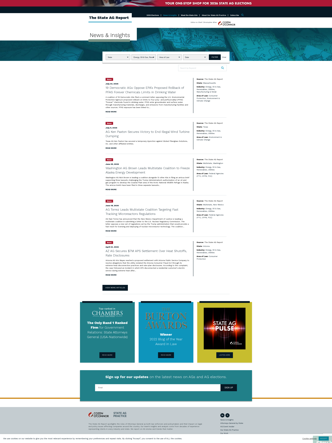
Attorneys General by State (231, 423)
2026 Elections (153, 15)
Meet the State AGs (189, 15)
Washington (218, 163)
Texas (205, 127)
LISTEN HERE (224, 355)
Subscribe (234, 15)
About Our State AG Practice (214, 15)
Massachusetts (209, 83)
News (109, 79)
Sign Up (228, 388)
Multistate (207, 163)
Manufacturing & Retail (206, 92)
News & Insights (170, 15)
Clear (224, 57)
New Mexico (218, 205)
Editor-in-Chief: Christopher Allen (204, 22)
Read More (111, 112)
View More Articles (115, 288)
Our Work (224, 433)
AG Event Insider (227, 427)
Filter (215, 57)
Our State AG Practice (229, 430)
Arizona (206, 246)
